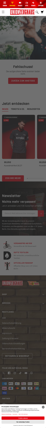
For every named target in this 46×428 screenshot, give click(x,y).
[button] (3, 11)
